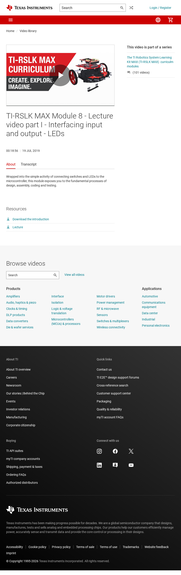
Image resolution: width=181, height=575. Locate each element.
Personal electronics (156, 325)
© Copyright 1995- (22, 561)
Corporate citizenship (20, 425)
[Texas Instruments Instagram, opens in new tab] (99, 453)
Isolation (57, 302)
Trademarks (131, 547)
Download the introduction (30, 219)
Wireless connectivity (111, 327)
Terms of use (108, 547)
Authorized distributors (22, 482)
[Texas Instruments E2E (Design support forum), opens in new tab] (115, 466)
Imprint (11, 553)
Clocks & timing (16, 308)
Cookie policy (37, 547)
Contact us (104, 369)
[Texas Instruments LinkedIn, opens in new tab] (99, 466)
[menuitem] (158, 19)
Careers (11, 377)
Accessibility (14, 547)
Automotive (150, 296)
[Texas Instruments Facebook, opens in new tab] (115, 453)
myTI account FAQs (110, 417)
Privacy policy (61, 547)
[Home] (29, 8)
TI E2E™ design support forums (118, 377)
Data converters (17, 321)
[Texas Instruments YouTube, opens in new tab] (131, 466)
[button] (10, 19)
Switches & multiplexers (113, 321)
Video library (28, 31)
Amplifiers (13, 296)
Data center (150, 313)
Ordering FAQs (16, 474)
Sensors (102, 315)
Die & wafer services (19, 327)
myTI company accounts (23, 459)
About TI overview (18, 369)
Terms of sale (85, 547)
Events (10, 401)
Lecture (17, 227)
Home (10, 31)
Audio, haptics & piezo (21, 302)
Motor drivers (106, 296)
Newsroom (13, 385)
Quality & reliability (109, 409)
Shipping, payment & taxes (24, 466)
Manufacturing (16, 417)
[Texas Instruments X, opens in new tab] (131, 453)
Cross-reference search (112, 385)
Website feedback (157, 547)
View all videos (74, 274)
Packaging (104, 401)
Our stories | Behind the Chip (25, 393)
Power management (110, 302)
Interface (57, 296)
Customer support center (114, 393)
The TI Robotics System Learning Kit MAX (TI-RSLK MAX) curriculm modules (150, 62)
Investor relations (18, 409)
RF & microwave (108, 308)
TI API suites (14, 451)
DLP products (15, 315)
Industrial (148, 319)
